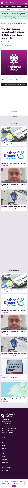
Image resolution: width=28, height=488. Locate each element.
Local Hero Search (6, 13)
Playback (19, 6)
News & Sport (8, 23)
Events (25, 6)
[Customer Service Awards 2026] (19, 12)
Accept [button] (14, 485)
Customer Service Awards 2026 (19, 13)
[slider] (24, 84)
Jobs (3, 456)
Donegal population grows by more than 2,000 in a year (13, 398)
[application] (14, 84)
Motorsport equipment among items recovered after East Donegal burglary (13, 207)
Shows (4, 451)
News (2, 6)
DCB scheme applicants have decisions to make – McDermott (13, 185)
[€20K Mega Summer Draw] (7, 15)
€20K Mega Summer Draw (7, 16)
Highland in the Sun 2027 (21, 16)
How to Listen (5, 465)
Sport (6, 6)
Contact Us (5, 462)
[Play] (3, 84)
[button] (2, 45)
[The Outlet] (14, 17)
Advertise (4, 459)
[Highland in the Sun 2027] (21, 15)
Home (2, 23)
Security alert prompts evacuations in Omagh (13, 143)
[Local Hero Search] (6, 12)
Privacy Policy (5, 470)
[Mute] (20, 84)
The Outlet (14, 18)
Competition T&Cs (7, 467)
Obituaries (13, 6)
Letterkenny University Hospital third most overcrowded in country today (12, 376)
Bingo (3, 453)
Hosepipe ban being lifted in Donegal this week (13, 163)
